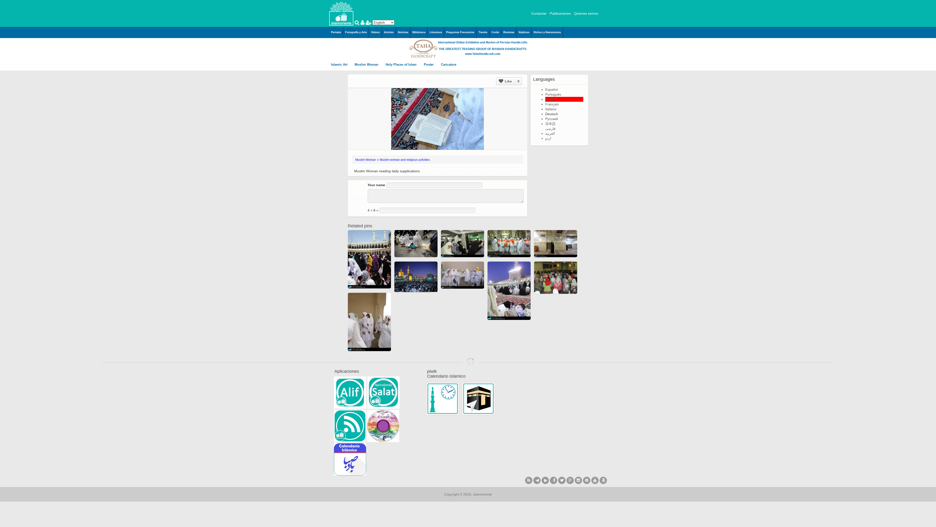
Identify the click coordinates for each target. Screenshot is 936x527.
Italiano (550, 109)
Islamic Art (339, 64)
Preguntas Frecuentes (460, 32)
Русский (551, 119)
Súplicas (523, 32)
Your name (376, 185)
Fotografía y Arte (356, 32)
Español (551, 89)
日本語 (550, 124)
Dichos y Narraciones (547, 32)
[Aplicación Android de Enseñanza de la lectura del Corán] (350, 392)
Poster (429, 64)
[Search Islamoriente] (358, 23)
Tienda (482, 32)
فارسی (550, 128)
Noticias (403, 32)
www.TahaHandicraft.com (482, 54)
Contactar (538, 13)
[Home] (341, 13)
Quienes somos (586, 13)
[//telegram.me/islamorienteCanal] (537, 480)
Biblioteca (418, 32)
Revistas (508, 32)
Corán (495, 32)
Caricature (448, 64)
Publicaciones (560, 13)
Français (552, 104)
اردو (548, 138)
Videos (375, 32)
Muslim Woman (367, 64)
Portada (336, 32)
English (550, 99)
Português (553, 94)
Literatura (435, 32)
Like (511, 81)
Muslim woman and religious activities (405, 160)
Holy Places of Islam (402, 64)
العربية (550, 133)
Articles (389, 32)
